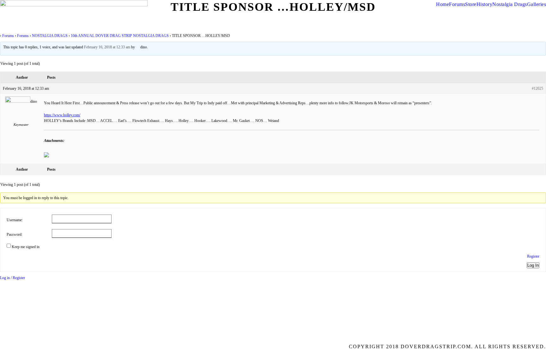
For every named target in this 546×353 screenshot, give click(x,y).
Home (442, 4)
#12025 (537, 88)
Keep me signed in (25, 247)
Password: (14, 234)
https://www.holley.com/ (62, 115)
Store (470, 4)
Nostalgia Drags (509, 4)
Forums (457, 4)
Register (533, 256)
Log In (533, 265)
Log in (5, 278)
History (484, 4)
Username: (15, 220)
